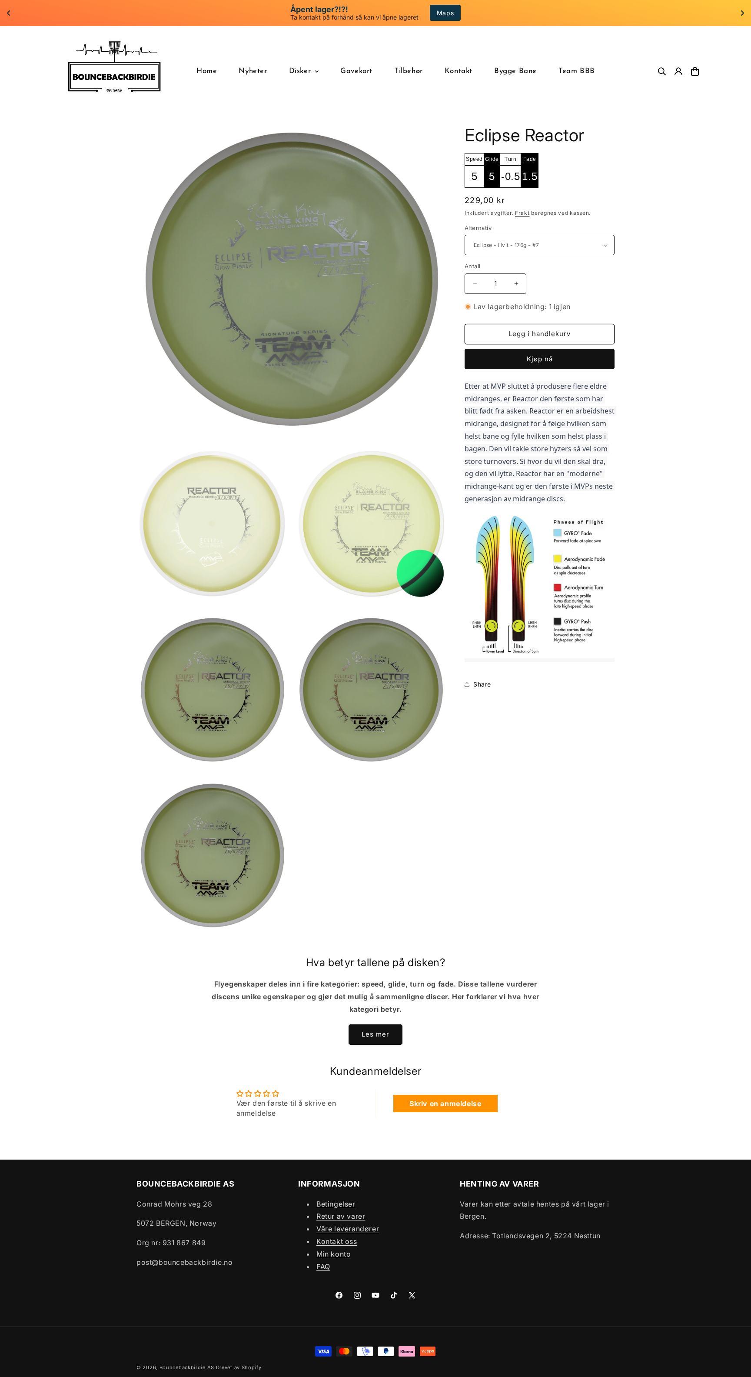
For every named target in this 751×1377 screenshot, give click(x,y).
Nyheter (253, 71)
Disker (300, 71)
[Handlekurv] (695, 71)
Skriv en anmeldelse (445, 1103)
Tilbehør (408, 71)
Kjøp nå (540, 359)
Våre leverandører (347, 1228)
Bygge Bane (515, 71)
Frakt (522, 213)
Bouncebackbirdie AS (187, 1367)
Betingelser (336, 1204)
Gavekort (356, 71)
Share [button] (482, 684)
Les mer (375, 1034)
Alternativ (478, 227)
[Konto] (678, 71)
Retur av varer (340, 1216)
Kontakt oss (336, 1241)
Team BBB (576, 71)
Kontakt (458, 71)
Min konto (333, 1254)
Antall (472, 266)
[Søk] (662, 71)
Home (206, 71)
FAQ (323, 1266)
